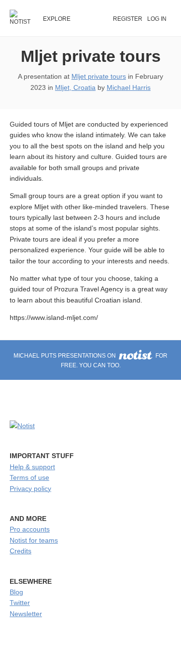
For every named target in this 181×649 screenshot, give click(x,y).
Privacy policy (30, 488)
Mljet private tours (91, 56)
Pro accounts (30, 529)
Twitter (20, 602)
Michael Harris (129, 87)
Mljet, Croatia (75, 87)
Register (127, 18)
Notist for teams (34, 540)
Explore (56, 18)
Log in (157, 18)
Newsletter (26, 614)
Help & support (32, 467)
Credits (20, 551)
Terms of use (29, 477)
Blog (16, 592)
